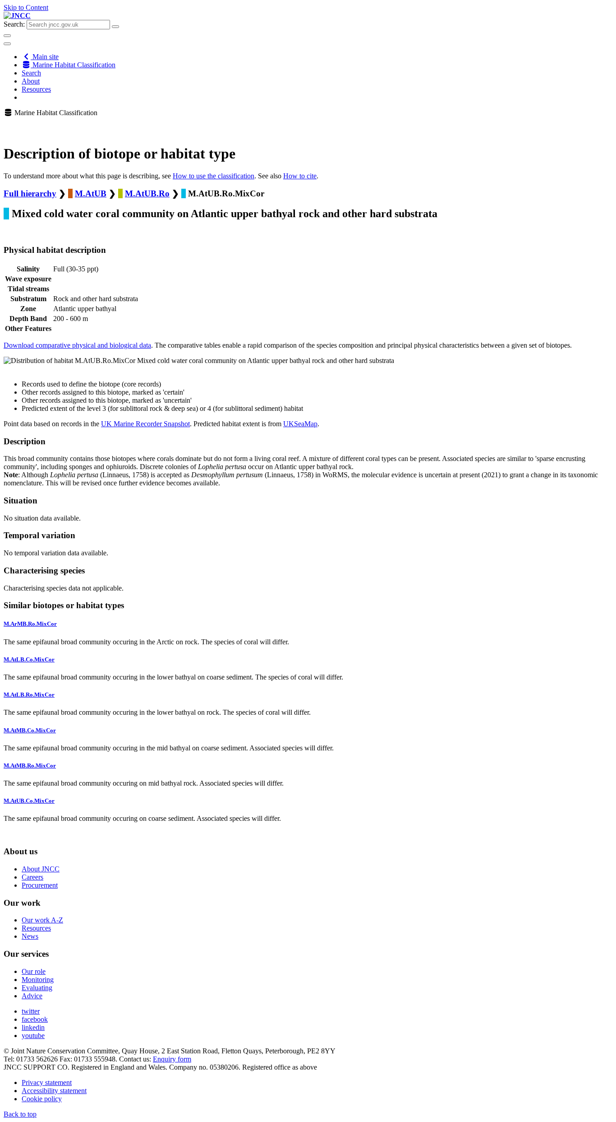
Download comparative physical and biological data (77, 345)
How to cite (300, 176)
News (30, 936)
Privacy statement (47, 1082)
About (31, 81)
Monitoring (38, 979)
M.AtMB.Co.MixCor (30, 730)
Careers (32, 877)
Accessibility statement (54, 1090)
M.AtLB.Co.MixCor (29, 659)
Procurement (40, 885)
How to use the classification (213, 176)
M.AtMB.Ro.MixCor (30, 765)
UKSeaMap (300, 424)
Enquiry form (172, 1059)
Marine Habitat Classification (73, 65)
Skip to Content (26, 7)
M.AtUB (90, 193)
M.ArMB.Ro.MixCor (30, 623)
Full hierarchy (30, 193)
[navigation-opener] (7, 43)
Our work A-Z (42, 920)
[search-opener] (7, 35)
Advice (32, 996)
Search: (14, 24)
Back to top (20, 1114)
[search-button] (115, 26)
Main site (45, 57)
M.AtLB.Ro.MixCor (29, 694)
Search (31, 73)
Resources (36, 89)
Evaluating (37, 988)
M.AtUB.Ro (147, 193)
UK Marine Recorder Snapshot (145, 424)
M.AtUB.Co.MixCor (29, 800)
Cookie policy (42, 1099)
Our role (34, 971)
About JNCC (41, 869)
